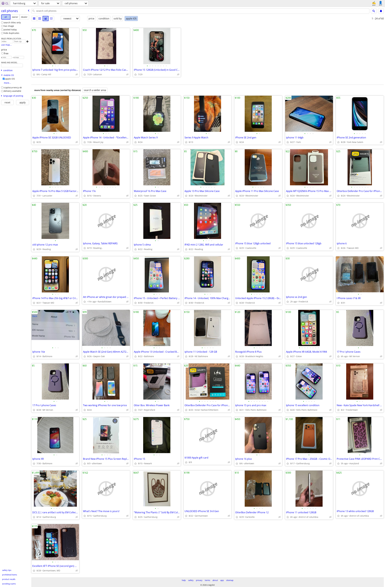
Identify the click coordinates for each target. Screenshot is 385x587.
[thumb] (40, 18)
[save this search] (381, 11)
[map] (51, 18)
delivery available (12, 91)
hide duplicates (11, 33)
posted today (10, 29)
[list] (34, 18)
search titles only (12, 22)
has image (9, 26)
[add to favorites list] (34, 74)
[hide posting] (77, 74)
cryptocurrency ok (13, 87)
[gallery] (45, 18)
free (6, 53)
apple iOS (10, 78)
